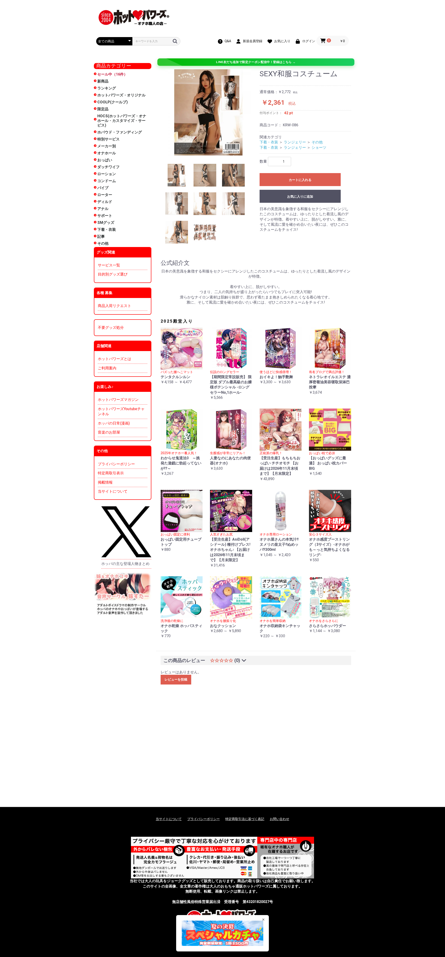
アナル (102, 208)
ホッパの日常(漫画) (114, 423)
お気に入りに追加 (300, 196)
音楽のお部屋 (109, 432)
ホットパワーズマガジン (118, 399)
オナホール (106, 153)
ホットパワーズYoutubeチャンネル (121, 411)
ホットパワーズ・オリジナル (121, 95)
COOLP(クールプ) (112, 102)
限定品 (102, 109)
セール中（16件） (112, 74)
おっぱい (104, 160)
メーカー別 (106, 146)
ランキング (106, 88)
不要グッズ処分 (111, 327)
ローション (106, 174)
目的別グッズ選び (112, 274)
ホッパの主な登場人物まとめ (125, 563)
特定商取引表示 (111, 473)
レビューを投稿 (176, 679)
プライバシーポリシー (116, 464)
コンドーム (106, 181)
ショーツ (319, 147)
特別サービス (108, 139)
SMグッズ (105, 222)
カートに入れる (300, 180)
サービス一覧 (109, 265)
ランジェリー (295, 142)
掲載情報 (105, 482)
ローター (104, 195)
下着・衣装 (106, 229)
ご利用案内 (107, 368)
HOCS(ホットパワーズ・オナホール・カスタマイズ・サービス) (121, 120)
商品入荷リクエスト (114, 306)
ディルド (104, 202)
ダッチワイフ (108, 167)
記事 (101, 236)
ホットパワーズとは (114, 359)
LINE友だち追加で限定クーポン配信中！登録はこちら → (256, 62)
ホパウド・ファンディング (119, 132)
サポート (104, 215)
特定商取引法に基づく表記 (244, 819)
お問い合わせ (279, 819)
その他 (102, 243)
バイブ (102, 188)
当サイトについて (112, 491)
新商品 (102, 81)
